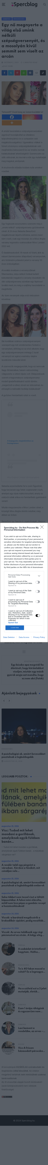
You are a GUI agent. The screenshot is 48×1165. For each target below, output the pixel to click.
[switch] (38, 582)
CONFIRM (15, 627)
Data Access (24, 637)
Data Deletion (9, 637)
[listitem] (24, 576)
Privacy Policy (39, 637)
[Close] (42, 527)
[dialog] (24, 582)
